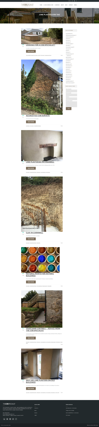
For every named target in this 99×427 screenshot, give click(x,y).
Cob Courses (68, 415)
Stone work (57, 392)
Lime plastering (43, 172)
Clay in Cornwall (34, 233)
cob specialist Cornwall (30, 55)
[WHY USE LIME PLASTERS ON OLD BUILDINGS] (42, 364)
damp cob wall (68, 57)
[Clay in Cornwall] (42, 204)
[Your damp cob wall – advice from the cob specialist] (42, 309)
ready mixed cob (68, 74)
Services (35, 412)
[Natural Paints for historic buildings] (42, 260)
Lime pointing (48, 342)
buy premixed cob (69, 33)
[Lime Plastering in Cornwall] (42, 145)
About (35, 410)
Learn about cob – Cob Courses (71, 408)
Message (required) (69, 100)
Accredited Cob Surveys (38, 116)
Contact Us (36, 408)
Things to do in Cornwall (70, 410)
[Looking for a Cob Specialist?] (42, 36)
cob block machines (69, 36)
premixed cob (68, 72)
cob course (67, 40)
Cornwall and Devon (47, 55)
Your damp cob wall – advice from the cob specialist (43, 329)
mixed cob (67, 69)
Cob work (42, 55)
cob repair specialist (69, 43)
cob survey (36, 55)
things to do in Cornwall (69, 82)
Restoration (48, 172)
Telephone (67, 96)
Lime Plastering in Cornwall (40, 162)
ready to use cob (68, 75)
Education (38, 172)
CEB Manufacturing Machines (70, 35)
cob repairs (67, 45)
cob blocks (28, 125)
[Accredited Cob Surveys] (42, 87)
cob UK (39, 55)
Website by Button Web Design (92, 425)
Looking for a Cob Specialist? (40, 45)
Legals (35, 415)
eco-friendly (68, 60)
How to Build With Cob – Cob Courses (72, 412)
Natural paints (44, 286)
